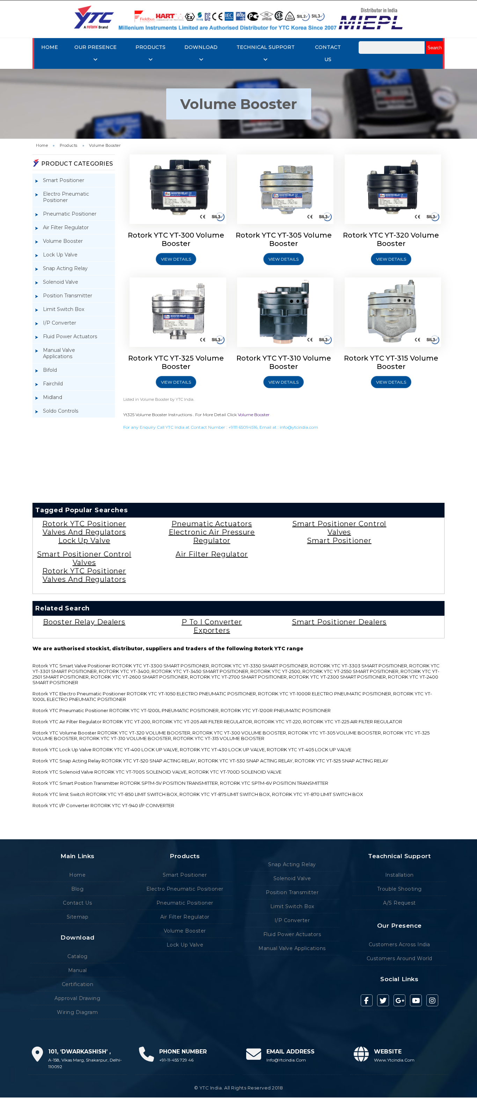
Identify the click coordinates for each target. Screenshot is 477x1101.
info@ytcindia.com (299, 427)
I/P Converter (59, 323)
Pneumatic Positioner (69, 214)
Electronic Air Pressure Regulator (212, 536)
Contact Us (77, 903)
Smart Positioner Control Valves (339, 528)
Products (69, 145)
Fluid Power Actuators (70, 336)
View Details (176, 259)
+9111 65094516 (242, 427)
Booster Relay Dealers (84, 622)
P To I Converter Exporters (212, 626)
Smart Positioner (63, 180)
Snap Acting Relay (65, 268)
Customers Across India (399, 944)
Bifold (50, 370)
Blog (77, 889)
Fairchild (53, 384)
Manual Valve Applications (59, 353)
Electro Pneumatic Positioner (66, 197)
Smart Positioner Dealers (339, 622)
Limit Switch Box (63, 309)
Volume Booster (104, 145)
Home (49, 47)
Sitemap (78, 917)
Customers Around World (399, 958)
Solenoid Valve (60, 282)
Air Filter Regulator (66, 227)
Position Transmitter (67, 295)
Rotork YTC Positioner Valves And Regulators (84, 528)
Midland (52, 397)
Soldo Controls (60, 411)
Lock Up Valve (60, 255)
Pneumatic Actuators (211, 524)
